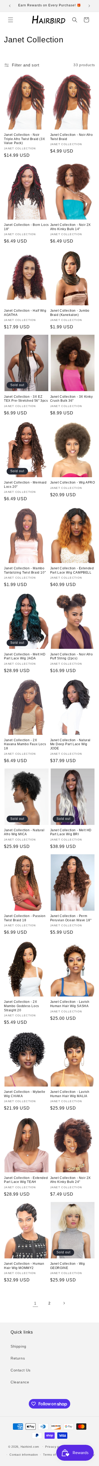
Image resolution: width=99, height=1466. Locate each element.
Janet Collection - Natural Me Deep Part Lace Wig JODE (70, 744)
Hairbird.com (30, 1446)
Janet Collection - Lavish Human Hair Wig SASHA (69, 1004)
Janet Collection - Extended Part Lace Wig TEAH (26, 1180)
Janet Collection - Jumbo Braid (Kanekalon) (69, 313)
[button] (10, 20)
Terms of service (55, 1454)
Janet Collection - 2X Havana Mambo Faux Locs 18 (25, 744)
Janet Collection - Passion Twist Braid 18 (25, 918)
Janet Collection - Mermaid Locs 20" (25, 485)
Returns (18, 1358)
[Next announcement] (89, 6)
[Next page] (64, 1303)
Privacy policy (55, 1446)
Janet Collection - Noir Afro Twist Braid (71, 137)
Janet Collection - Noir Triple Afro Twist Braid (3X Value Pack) (24, 139)
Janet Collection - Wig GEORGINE (67, 1266)
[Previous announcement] (10, 6)
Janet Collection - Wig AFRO (72, 482)
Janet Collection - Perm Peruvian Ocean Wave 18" (71, 918)
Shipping (18, 1346)
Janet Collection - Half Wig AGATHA (25, 313)
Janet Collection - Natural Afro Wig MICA (24, 832)
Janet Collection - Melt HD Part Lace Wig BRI (71, 832)
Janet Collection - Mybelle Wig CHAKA (24, 1094)
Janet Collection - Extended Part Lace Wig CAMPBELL (72, 570)
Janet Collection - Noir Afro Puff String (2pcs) (71, 656)
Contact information (24, 1454)
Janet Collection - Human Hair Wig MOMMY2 (24, 1266)
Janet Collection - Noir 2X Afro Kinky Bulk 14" (70, 227)
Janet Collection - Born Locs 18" (26, 227)
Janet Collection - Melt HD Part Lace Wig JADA (25, 656)
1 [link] (35, 1303)
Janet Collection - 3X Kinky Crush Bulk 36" (71, 399)
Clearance (20, 1382)
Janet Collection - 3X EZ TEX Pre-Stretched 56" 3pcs (26, 399)
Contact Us (21, 1370)
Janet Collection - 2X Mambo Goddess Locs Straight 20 (21, 1006)
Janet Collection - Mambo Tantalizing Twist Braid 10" (25, 570)
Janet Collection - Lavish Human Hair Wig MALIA (69, 1094)
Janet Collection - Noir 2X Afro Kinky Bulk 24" (70, 1180)
